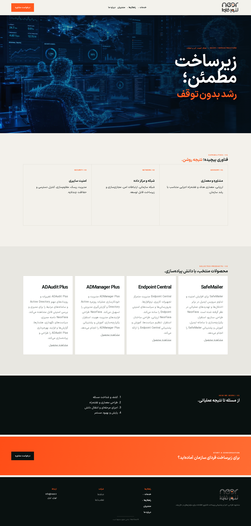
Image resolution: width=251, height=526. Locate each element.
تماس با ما (99, 499)
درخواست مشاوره (22, 7)
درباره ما (100, 494)
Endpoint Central (154, 287)
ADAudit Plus (55, 287)
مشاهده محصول (213, 340)
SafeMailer (212, 287)
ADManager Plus (103, 287)
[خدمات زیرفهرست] (138, 7)
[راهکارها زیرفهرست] (127, 7)
